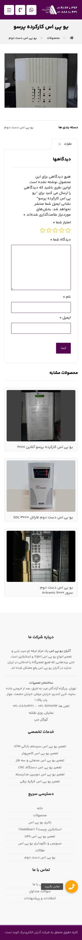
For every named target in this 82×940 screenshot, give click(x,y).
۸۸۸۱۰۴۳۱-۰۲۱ (23, 706)
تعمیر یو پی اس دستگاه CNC (40, 767)
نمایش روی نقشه (41, 713)
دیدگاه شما (60, 240)
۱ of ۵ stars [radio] (68, 230)
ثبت (63, 348)
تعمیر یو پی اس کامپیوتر (40, 753)
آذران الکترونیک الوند (26, 932)
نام (67, 297)
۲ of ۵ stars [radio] (61, 230)
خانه (40, 808)
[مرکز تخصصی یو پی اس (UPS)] (59, 10)
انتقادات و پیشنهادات (40, 898)
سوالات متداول (40, 891)
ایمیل (65, 318)
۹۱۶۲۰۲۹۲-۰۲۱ (47, 706)
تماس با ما (40, 884)
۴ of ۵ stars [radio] (49, 230)
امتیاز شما (62, 222)
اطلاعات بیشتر (58, 402)
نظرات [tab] (65, 144)
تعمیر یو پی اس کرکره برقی (40, 781)
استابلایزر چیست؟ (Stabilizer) (40, 829)
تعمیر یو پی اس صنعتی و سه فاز (40, 760)
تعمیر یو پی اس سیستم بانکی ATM (40, 746)
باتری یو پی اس (39, 822)
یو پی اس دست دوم (18, 127)
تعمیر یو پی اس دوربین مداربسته (39, 774)
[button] (9, 10)
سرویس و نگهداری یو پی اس (40, 843)
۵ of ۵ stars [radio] (42, 230)
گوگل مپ (41, 719)
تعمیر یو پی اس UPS (40, 836)
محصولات (40, 815)
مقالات (40, 850)
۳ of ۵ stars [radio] (55, 230)
